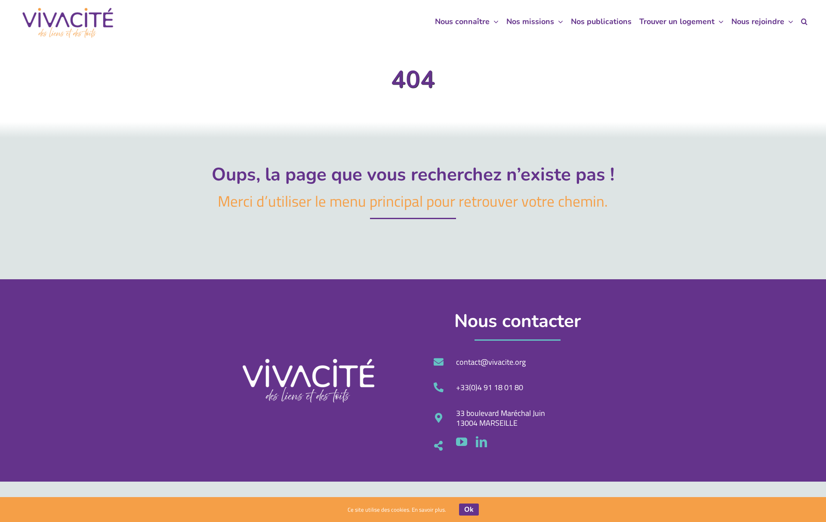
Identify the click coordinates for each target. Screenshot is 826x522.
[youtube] (461, 441)
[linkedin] (481, 441)
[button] (804, 21)
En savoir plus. (429, 509)
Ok (469, 509)
